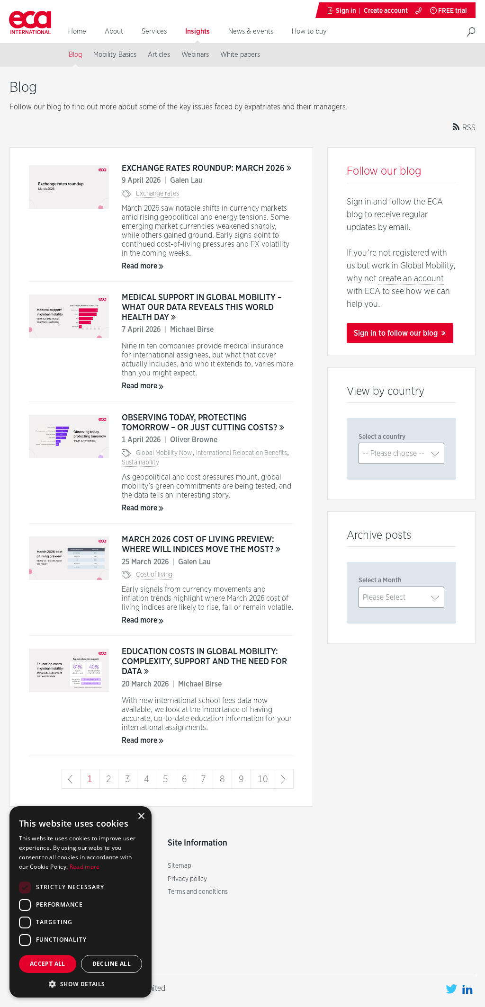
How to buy (309, 31)
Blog (75, 54)
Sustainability (140, 462)
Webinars (195, 54)
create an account (411, 278)
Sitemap (179, 865)
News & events (250, 31)
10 (263, 778)
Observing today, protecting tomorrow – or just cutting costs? (200, 422)
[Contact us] (419, 10)
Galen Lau (186, 180)
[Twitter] (451, 989)
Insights (197, 31)
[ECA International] (30, 23)
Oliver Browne (193, 439)
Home (77, 31)
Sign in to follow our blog (397, 333)
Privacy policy (187, 878)
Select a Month (380, 580)
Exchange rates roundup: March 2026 (204, 168)
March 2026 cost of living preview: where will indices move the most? (199, 544)
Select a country (382, 436)
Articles (159, 54)
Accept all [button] (47, 964)
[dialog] (80, 902)
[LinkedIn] (467, 989)
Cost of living (154, 574)
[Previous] (71, 779)
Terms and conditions (198, 891)
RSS (468, 127)
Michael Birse (192, 329)
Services (154, 31)
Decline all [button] (111, 964)
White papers (240, 54)
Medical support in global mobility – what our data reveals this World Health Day (202, 307)
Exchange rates (157, 193)
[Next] (284, 779)
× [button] (140, 816)
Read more (139, 265)
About (114, 31)
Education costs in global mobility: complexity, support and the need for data (204, 661)
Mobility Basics (114, 54)
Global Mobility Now (164, 452)
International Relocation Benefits (241, 452)
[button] (80, 983)
